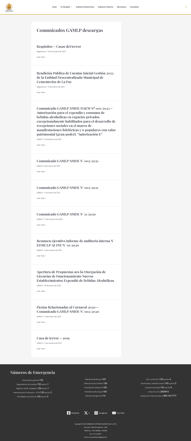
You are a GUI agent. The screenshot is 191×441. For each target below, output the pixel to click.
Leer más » (41, 57)
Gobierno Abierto (105, 7)
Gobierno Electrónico (85, 7)
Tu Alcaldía (65, 7)
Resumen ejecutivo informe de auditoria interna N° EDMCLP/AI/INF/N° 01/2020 (75, 243)
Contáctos (134, 7)
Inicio (54, 7)
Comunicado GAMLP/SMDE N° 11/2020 (66, 214)
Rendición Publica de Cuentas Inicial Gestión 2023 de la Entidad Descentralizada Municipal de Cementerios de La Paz (75, 77)
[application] (71, 7)
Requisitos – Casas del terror (59, 46)
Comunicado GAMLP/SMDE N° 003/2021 (67, 187)
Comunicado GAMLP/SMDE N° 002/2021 (67, 161)
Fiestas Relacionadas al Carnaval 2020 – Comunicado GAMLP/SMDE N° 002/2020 (68, 309)
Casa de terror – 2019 (53, 338)
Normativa (121, 7)
